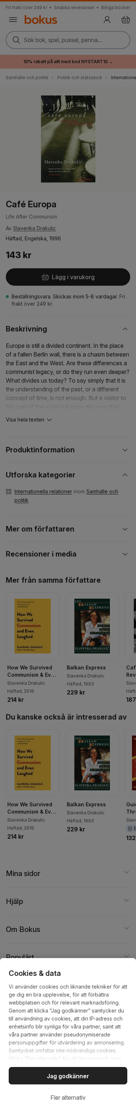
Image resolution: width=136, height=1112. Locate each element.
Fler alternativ (68, 1097)
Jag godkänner (68, 1076)
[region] (68, 1035)
